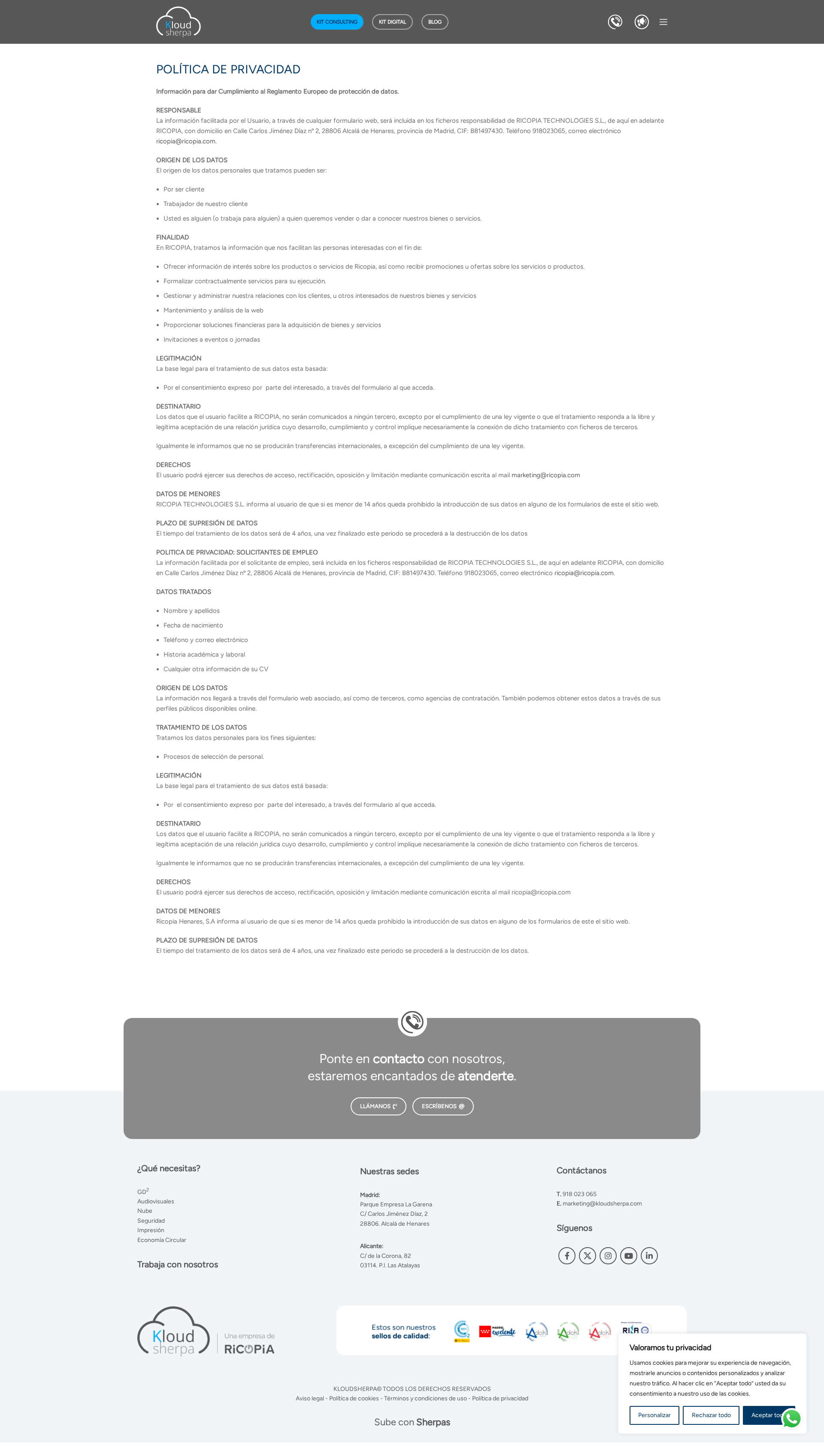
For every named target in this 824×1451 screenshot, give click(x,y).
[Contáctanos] (615, 21)
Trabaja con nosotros (177, 1264)
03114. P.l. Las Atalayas (390, 1265)
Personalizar (654, 1415)
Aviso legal (310, 1398)
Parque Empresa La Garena (396, 1204)
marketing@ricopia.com (546, 475)
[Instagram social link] (608, 1255)
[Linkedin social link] (649, 1255)
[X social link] (587, 1255)
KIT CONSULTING (337, 22)
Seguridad (151, 1220)
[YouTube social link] (628, 1255)
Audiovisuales (155, 1201)
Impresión (150, 1230)
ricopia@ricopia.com (185, 141)
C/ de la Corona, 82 (385, 1256)
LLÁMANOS (375, 1106)
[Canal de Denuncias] (642, 21)
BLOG (435, 22)
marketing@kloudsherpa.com (602, 1203)
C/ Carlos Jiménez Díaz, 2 (394, 1214)
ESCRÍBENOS (439, 1106)
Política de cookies (354, 1398)
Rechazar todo (711, 1415)
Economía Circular (161, 1240)
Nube (144, 1211)
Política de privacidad (500, 1398)
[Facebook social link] (567, 1255)
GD (143, 1192)
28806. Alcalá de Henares (395, 1223)
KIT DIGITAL (392, 22)
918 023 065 (580, 1194)
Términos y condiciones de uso (425, 1398)
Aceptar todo (769, 1415)
